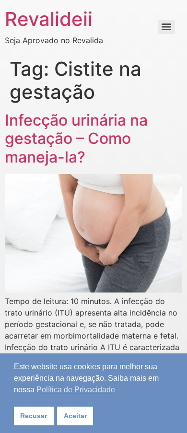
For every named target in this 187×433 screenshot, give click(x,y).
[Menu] (166, 27)
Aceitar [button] (75, 416)
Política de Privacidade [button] (75, 390)
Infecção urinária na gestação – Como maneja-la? (76, 138)
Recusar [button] (33, 416)
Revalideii (49, 19)
